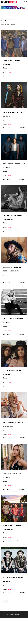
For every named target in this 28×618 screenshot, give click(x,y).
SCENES (9, 72)
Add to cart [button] (7, 76)
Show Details (22, 75)
